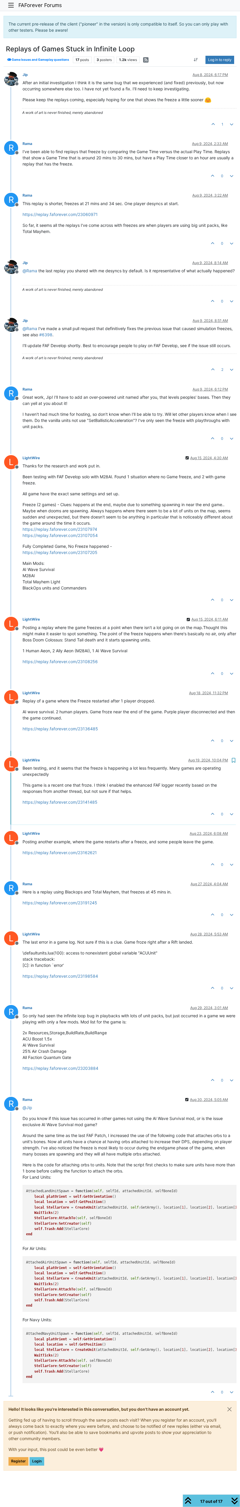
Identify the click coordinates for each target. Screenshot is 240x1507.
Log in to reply (220, 60)
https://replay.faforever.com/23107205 (60, 552)
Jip (25, 74)
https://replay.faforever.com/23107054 (60, 535)
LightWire (31, 458)
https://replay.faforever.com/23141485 (60, 802)
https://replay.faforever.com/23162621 (60, 852)
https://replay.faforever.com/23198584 (60, 976)
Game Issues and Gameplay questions (40, 60)
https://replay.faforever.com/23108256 (60, 661)
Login (37, 1461)
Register (18, 1461)
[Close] (229, 1409)
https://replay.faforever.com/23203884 (60, 1068)
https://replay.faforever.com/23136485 (60, 728)
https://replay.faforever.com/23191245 (60, 902)
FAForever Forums (40, 5)
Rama (27, 143)
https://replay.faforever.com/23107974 (60, 529)
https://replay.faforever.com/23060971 (60, 214)
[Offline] (13, 78)
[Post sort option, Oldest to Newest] (196, 60)
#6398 (45, 334)
